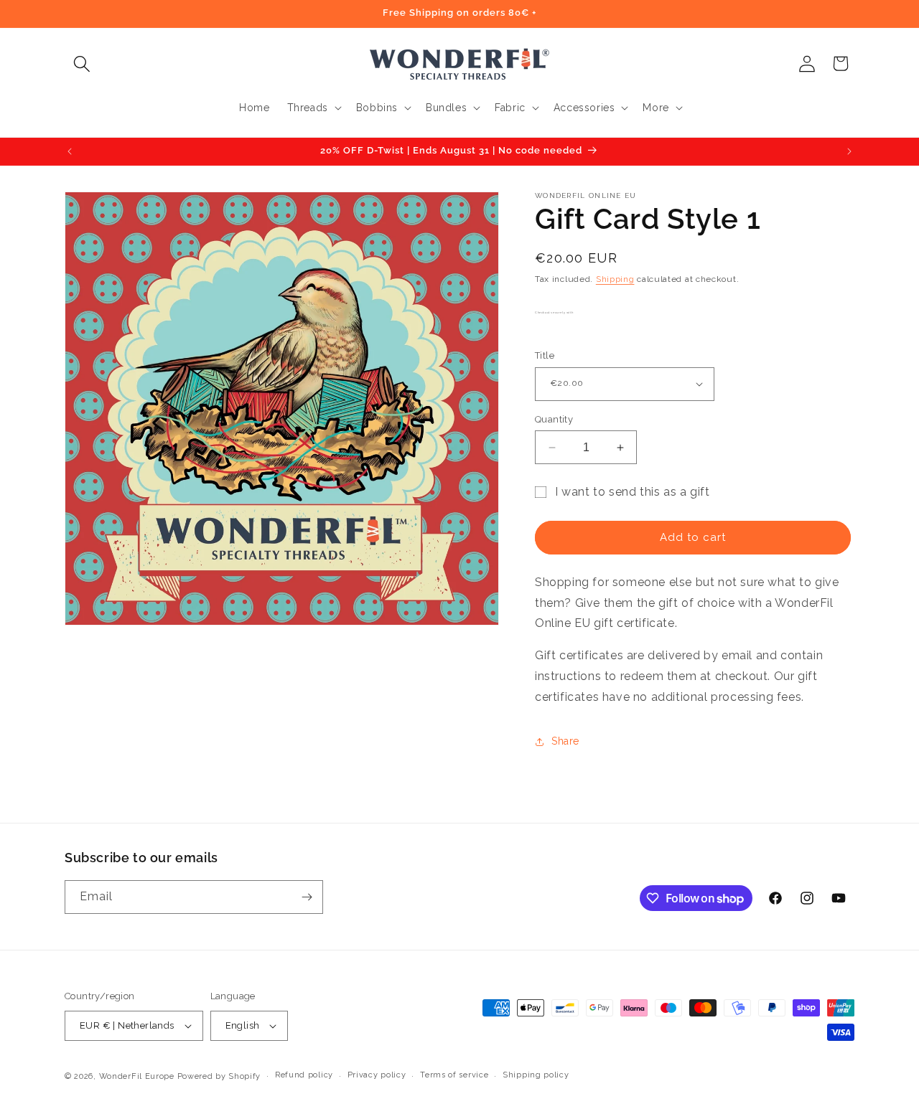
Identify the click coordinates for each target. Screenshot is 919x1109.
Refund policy (304, 1075)
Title (544, 355)
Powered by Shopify (219, 1076)
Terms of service (454, 1075)
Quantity (554, 419)
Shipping (615, 279)
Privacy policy (376, 1075)
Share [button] (565, 741)
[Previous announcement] (69, 151)
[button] (81, 63)
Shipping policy (536, 1075)
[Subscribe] (306, 897)
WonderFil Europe (136, 1076)
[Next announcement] (849, 151)
